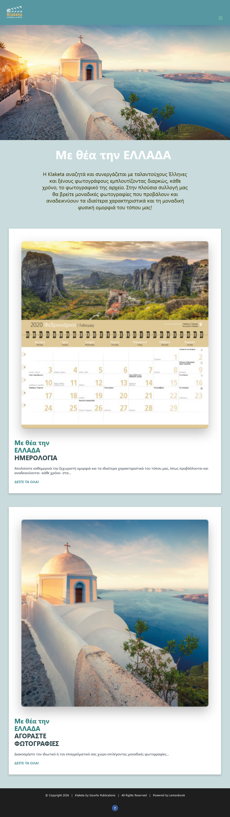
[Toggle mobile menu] (221, 18)
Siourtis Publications (102, 795)
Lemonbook (177, 795)
